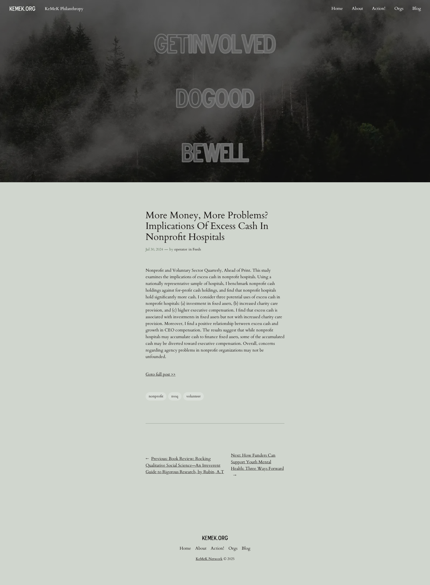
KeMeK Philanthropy (64, 9)
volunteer (193, 396)
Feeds (197, 249)
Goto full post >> (161, 374)
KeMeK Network (209, 558)
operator (180, 249)
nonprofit (156, 396)
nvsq (174, 396)
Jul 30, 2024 (154, 249)
